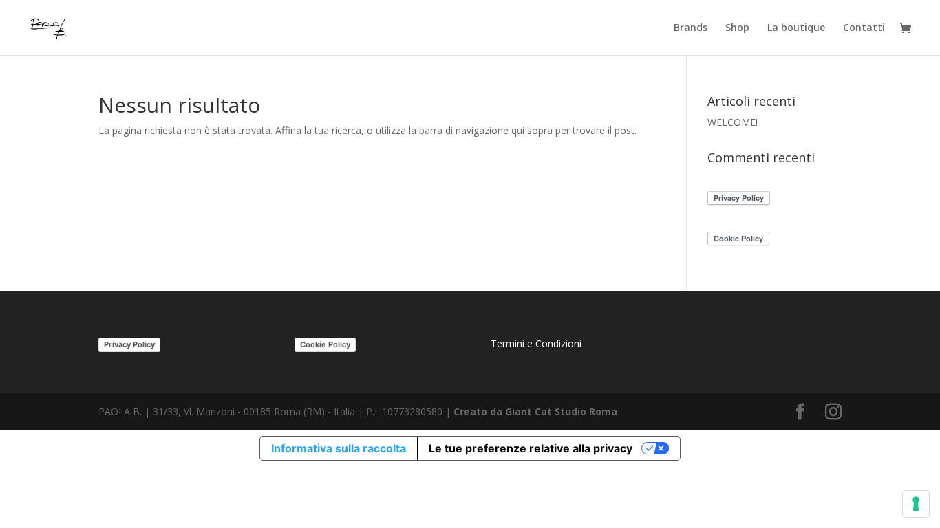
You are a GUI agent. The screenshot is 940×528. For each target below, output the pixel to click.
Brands (690, 28)
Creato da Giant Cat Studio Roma (536, 411)
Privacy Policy (129, 344)
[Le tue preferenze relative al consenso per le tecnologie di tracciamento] (916, 504)
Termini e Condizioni (536, 343)
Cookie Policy (325, 344)
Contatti (864, 28)
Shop (737, 28)
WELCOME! (732, 122)
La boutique (796, 28)
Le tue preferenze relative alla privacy (530, 448)
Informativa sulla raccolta (338, 448)
